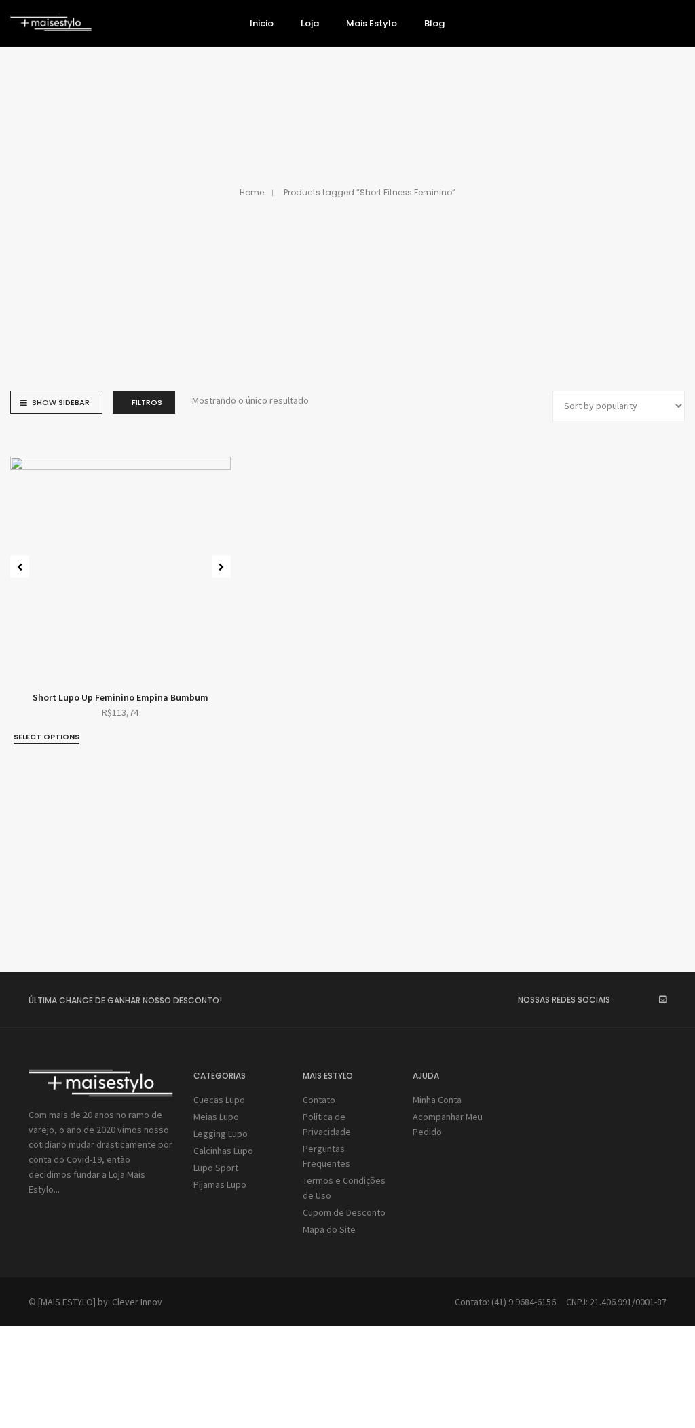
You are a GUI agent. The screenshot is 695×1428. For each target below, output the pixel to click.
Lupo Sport (215, 1167)
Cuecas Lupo (219, 1100)
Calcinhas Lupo (223, 1150)
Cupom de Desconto (344, 1212)
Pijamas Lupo (219, 1184)
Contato (319, 1100)
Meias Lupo (216, 1117)
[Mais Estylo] (51, 25)
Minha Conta (437, 1100)
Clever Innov (137, 1302)
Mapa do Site (329, 1229)
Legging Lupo (220, 1133)
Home (252, 192)
